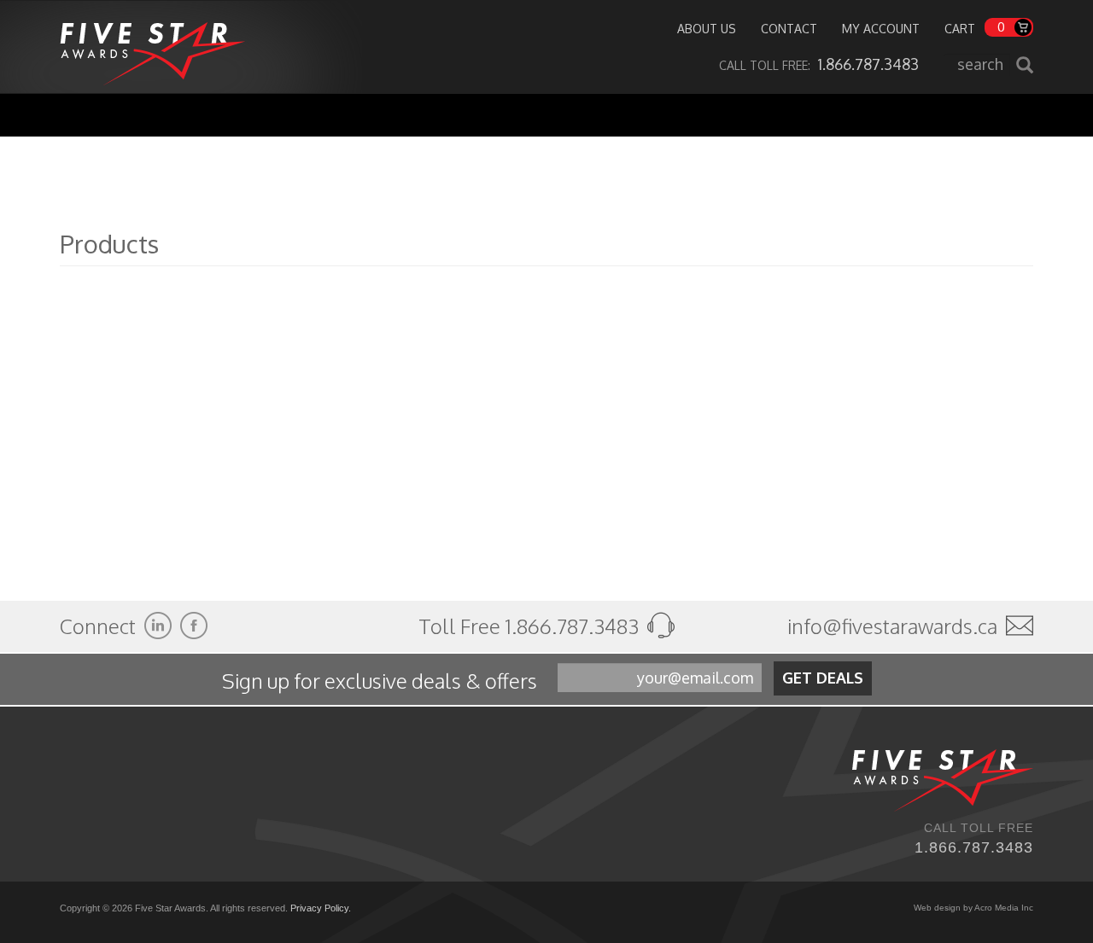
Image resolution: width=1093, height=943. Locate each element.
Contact (789, 28)
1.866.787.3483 (974, 847)
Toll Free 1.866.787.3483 (530, 626)
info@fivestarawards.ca (892, 626)
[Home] (152, 47)
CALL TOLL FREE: (819, 65)
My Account (881, 28)
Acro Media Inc (1003, 907)
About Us (706, 28)
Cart (959, 28)
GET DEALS (822, 677)
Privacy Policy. (320, 908)
